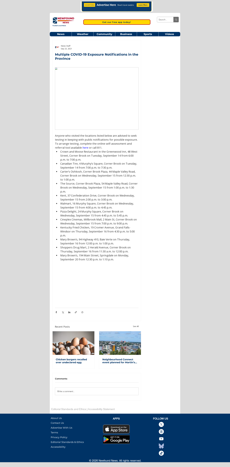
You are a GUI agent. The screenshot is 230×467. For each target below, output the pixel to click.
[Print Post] (82, 312)
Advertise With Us (61, 427)
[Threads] (161, 431)
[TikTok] (161, 453)
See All (136, 326)
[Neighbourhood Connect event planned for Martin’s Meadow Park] (120, 343)
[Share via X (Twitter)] (62, 312)
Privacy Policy (59, 437)
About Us (56, 418)
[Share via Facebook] (56, 312)
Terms (54, 432)
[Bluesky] (161, 446)
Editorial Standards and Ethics (68, 409)
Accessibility (58, 446)
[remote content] (97, 282)
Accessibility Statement (101, 409)
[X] (161, 424)
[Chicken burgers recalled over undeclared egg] (73, 343)
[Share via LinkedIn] (69, 312)
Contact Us (57, 422)
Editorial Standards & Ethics (67, 442)
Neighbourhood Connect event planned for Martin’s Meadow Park (118, 361)
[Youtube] (161, 438)
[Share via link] (76, 312)
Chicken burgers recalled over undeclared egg (71, 361)
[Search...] (176, 19)
